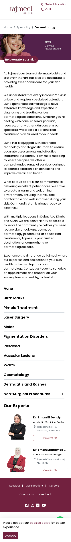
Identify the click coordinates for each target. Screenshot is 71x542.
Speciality (23, 27)
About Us (14, 485)
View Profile (50, 438)
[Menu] (7, 8)
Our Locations (35, 485)
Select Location (54, 4)
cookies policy (40, 523)
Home (8, 27)
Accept (10, 536)
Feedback (45, 494)
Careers (54, 485)
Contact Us (26, 494)
